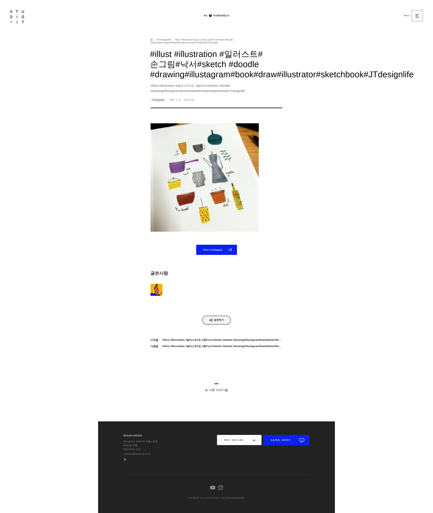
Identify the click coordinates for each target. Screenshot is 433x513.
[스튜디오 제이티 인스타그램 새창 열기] (220, 487)
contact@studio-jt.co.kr (137, 453)
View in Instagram (213, 249)
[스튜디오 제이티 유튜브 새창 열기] (212, 487)
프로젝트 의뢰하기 (280, 440)
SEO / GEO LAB (233, 440)
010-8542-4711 (132, 449)
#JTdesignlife (164, 39)
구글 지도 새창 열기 (124, 459)
